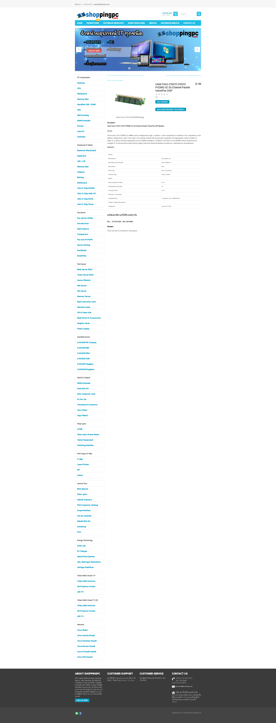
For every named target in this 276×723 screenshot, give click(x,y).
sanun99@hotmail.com (101, 4)
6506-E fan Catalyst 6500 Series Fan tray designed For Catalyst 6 (183, 75)
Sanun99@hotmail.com (184, 686)
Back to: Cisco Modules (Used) (115, 80)
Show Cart (175, 14)
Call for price (162, 102)
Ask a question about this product (170, 109)
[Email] (199, 83)
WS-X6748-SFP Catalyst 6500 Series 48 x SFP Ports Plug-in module (125, 75)
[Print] (196, 83)
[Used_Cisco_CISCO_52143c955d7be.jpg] (130, 99)
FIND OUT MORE (94, 51)
